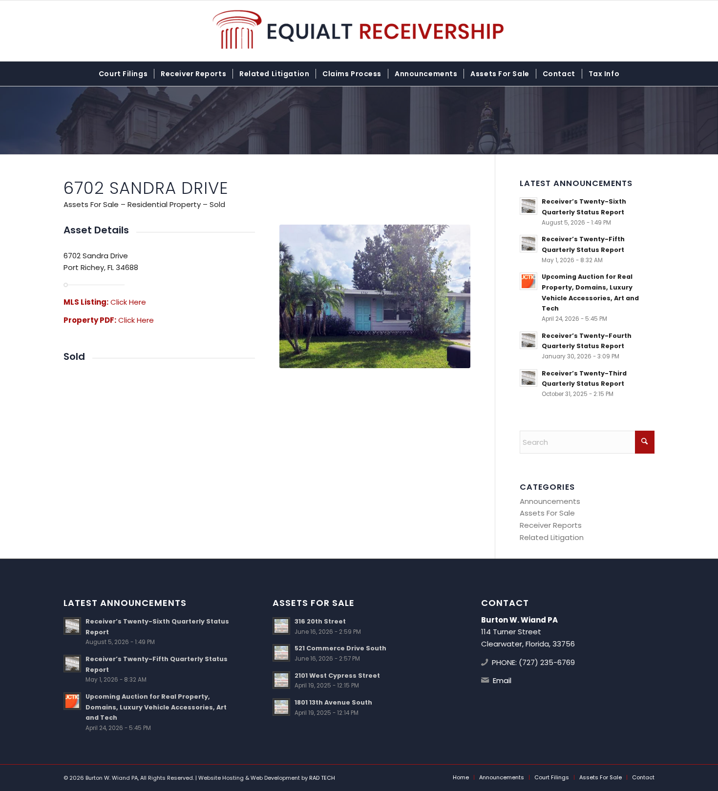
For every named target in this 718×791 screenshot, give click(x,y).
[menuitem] (123, 74)
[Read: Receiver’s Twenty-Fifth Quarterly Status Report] (528, 243)
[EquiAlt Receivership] (359, 30)
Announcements (550, 501)
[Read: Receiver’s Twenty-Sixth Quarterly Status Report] (528, 206)
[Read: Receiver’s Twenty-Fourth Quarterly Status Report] (528, 340)
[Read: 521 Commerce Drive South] (281, 653)
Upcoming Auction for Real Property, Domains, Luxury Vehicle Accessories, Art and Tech (156, 707)
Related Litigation (552, 537)
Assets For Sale (547, 513)
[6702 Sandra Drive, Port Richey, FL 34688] (375, 296)
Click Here (128, 302)
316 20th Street (320, 621)
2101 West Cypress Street (337, 675)
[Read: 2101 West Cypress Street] (281, 680)
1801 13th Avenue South (333, 702)
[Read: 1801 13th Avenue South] (281, 707)
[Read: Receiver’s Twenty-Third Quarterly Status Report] (528, 378)
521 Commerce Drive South (340, 648)
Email (502, 680)
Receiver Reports (551, 525)
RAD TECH (322, 778)
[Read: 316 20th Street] (281, 626)
